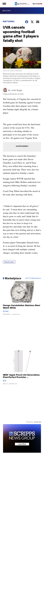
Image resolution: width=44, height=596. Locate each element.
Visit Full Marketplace (33, 278)
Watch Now (37, 4)
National (9, 21)
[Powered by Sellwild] (37, 422)
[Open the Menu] (4, 4)
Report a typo (9, 262)
